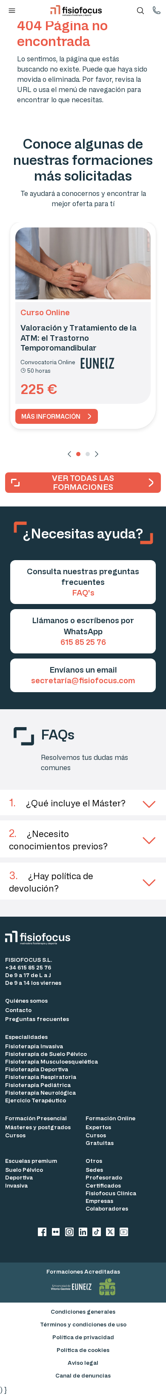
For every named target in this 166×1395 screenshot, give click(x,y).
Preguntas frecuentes (37, 1018)
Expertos (98, 1127)
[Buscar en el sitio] (140, 10)
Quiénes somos (26, 1000)
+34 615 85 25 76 (28, 967)
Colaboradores (107, 1208)
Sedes (94, 1169)
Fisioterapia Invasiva (34, 1046)
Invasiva (16, 1185)
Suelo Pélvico (24, 1169)
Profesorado (104, 1177)
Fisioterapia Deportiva (36, 1069)
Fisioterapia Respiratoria (40, 1076)
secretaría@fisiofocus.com (83, 680)
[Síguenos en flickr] (56, 1233)
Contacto (18, 1010)
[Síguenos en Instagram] (69, 1233)
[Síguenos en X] (110, 1233)
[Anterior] (69, 454)
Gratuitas (100, 1142)
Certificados (103, 1185)
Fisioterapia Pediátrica (38, 1084)
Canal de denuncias (83, 1375)
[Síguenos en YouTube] (124, 1233)
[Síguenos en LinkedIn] (83, 1233)
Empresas (99, 1200)
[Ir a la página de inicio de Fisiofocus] (40, 937)
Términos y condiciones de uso (83, 1324)
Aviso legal (83, 1362)
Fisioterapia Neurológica (40, 1092)
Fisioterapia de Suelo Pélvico (46, 1053)
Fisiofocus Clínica (111, 1193)
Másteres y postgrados (38, 1127)
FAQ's (83, 592)
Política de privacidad (83, 1337)
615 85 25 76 (83, 642)
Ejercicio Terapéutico (35, 1100)
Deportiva (19, 1177)
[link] (56, 416)
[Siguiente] (96, 454)
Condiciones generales (83, 1311)
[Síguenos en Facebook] (42, 1233)
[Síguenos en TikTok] (96, 1233)
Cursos (15, 1135)
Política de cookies (83, 1349)
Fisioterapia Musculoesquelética (51, 1061)
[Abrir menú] (12, 10)
